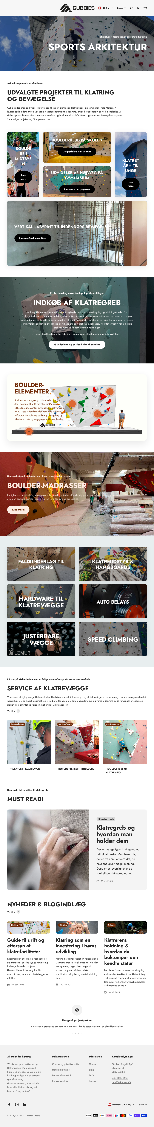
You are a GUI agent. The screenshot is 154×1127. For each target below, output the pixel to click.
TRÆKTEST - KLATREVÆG (25, 769)
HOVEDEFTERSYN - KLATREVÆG (117, 770)
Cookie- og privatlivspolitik (65, 1064)
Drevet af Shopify (32, 1115)
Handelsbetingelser (61, 1069)
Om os (92, 1064)
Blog (91, 1069)
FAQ (91, 1075)
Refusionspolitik (60, 1081)
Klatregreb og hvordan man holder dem (116, 834)
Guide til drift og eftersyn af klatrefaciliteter (25, 946)
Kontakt (92, 1081)
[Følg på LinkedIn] (25, 1105)
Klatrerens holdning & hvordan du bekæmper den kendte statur (121, 952)
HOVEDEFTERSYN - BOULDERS (76, 769)
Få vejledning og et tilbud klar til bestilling (77, 344)
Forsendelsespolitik (61, 1075)
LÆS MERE (18, 509)
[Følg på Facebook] (9, 1105)
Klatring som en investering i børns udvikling (76, 946)
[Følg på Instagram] (17, 1105)
